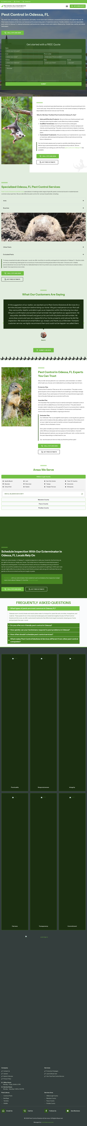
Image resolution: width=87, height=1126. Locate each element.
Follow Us (52, 1111)
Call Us (30, 1111)
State (45, 59)
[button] (3, 323)
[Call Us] (25, 1111)
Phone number (48, 54)
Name (7, 48)
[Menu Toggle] (67, 6)
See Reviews (75, 1111)
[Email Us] (3, 1111)
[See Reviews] (68, 1111)
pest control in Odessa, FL (73, 148)
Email (6, 54)
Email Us (9, 1111)
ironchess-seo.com (47, 1122)
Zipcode (69, 59)
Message (7, 65)
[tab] (43, 477)
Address (7, 59)
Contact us (7, 578)
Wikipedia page (33, 580)
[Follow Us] (46, 1111)
